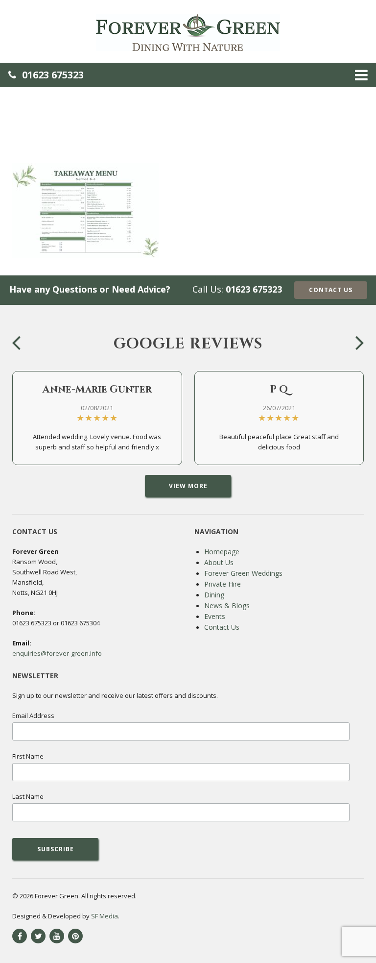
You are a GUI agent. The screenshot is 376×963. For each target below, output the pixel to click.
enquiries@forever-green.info (57, 653)
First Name (28, 756)
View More (188, 486)
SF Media (104, 916)
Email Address (33, 715)
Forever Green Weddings (243, 573)
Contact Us (330, 290)
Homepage (221, 551)
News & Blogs (227, 605)
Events (214, 616)
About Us (219, 562)
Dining (214, 594)
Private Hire (222, 584)
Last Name (28, 796)
